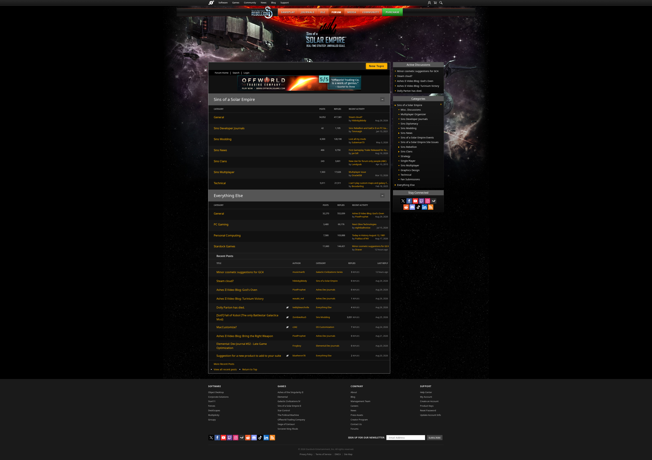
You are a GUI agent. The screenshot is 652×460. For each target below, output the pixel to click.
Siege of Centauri (286, 424)
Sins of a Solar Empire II (289, 405)
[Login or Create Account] (429, 3)
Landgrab (357, 164)
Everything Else (323, 307)
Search (236, 72)
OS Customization (325, 327)
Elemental (283, 396)
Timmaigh (357, 131)
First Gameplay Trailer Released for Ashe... (369, 150)
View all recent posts (225, 369)
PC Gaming (221, 224)
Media (351, 12)
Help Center (426, 392)
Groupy (212, 419)
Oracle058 (357, 175)
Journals (307, 12)
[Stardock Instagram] (427, 201)
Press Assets (357, 415)
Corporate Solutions (218, 396)
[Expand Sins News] (399, 133)
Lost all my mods (357, 138)
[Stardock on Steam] (434, 201)
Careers (354, 405)
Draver (358, 249)
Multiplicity (213, 415)
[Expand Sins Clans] (399, 152)
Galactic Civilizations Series (329, 271)
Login (246, 72)
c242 (295, 327)
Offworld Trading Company (291, 419)
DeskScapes (214, 410)
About (354, 392)
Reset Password (428, 410)
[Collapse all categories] (441, 104)
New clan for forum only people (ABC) (367, 161)
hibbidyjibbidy (359, 120)
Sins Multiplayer (224, 172)
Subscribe (435, 437)
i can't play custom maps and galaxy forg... (369, 182)
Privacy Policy (306, 454)
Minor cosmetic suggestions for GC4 (370, 246)
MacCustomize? (226, 327)
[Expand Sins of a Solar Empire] (395, 105)
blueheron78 (299, 355)
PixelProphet (361, 216)
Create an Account (429, 401)
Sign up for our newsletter (366, 437)
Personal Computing (227, 235)
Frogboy (297, 345)
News (263, 2)
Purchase (392, 12)
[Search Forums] (440, 3)
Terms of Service (323, 454)
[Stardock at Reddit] (406, 207)
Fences (211, 405)
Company (357, 386)
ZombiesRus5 (299, 317)
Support (284, 2)
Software (223, 2)
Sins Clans (220, 161)
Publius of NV (362, 238)
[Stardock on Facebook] (409, 201)
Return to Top (249, 369)
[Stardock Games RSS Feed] (431, 207)
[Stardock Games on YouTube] (415, 201)
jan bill (355, 153)
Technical (220, 183)
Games (235, 2)
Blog (273, 2)
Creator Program (359, 419)
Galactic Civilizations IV (289, 401)
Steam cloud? (355, 117)
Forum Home (221, 72)
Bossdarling (358, 186)
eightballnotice (362, 227)
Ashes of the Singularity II (290, 392)
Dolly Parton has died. (230, 307)
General (219, 117)
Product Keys (426, 405)
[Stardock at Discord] (412, 207)
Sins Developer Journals (229, 128)
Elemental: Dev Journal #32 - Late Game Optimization (241, 346)
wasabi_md (298, 298)
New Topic (376, 66)
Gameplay (288, 12)
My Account (426, 396)
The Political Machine (288, 415)
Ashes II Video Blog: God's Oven (368, 213)
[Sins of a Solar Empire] (326, 34)
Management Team (360, 401)
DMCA (338, 454)
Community (250, 2)
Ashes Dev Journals (325, 289)
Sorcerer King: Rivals (288, 428)
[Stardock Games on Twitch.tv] (421, 201)
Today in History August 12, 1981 (368, 235)
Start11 (211, 401)
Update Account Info (430, 415)
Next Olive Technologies (364, 224)
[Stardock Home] (211, 3)
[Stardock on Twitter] (403, 201)
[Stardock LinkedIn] (424, 207)
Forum (336, 12)
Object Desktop (216, 392)
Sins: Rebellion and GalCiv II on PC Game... (369, 128)
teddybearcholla (301, 307)
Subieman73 (358, 142)
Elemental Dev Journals (327, 345)
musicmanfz (299, 271)
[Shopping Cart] (435, 3)
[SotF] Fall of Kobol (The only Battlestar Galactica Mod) (247, 317)
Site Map (348, 454)
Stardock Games (224, 246)
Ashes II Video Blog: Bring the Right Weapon (244, 336)
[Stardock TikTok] (418, 207)
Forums (354, 428)
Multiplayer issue (357, 171)
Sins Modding (222, 139)
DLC (322, 12)
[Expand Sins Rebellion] (399, 147)
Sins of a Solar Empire (327, 280)
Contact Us (356, 424)
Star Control (284, 410)
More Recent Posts (224, 364)
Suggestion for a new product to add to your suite (248, 356)
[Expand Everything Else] (395, 185)
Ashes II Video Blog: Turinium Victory (240, 298)
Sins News (220, 150)
